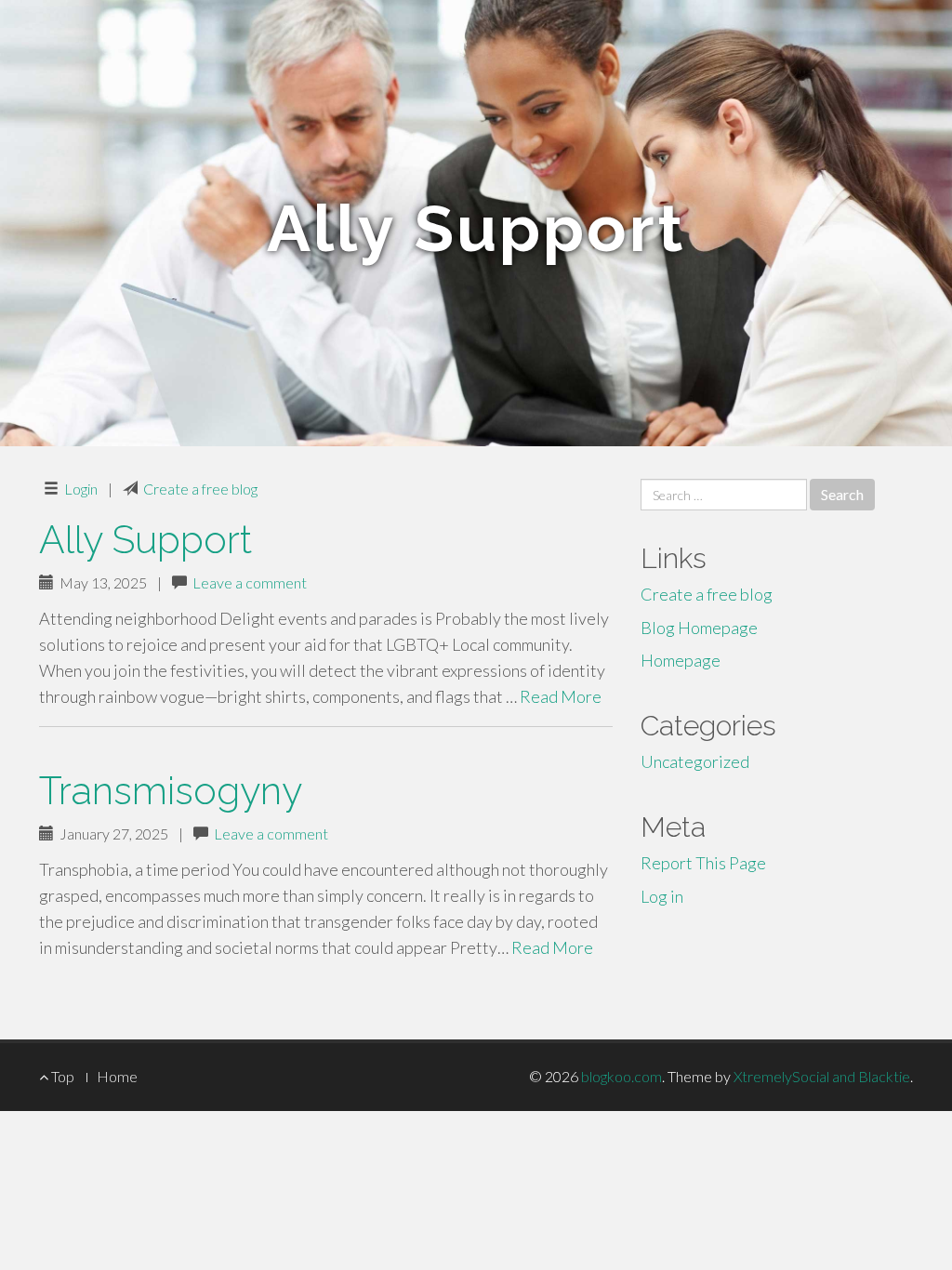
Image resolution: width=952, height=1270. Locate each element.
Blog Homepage (699, 627)
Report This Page (703, 863)
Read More (561, 696)
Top (61, 1076)
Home (117, 1076)
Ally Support (145, 539)
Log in (662, 896)
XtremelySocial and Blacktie (822, 1076)
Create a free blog (200, 488)
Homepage (681, 660)
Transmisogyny (170, 791)
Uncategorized (695, 761)
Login (81, 488)
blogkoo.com (621, 1076)
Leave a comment (249, 582)
